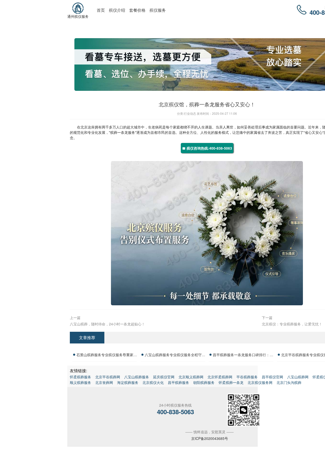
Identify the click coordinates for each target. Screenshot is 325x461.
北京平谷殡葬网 (107, 376)
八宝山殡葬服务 (136, 376)
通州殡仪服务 (78, 16)
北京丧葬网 (104, 382)
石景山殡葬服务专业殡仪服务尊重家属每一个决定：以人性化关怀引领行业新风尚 (106, 355)
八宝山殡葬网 (297, 376)
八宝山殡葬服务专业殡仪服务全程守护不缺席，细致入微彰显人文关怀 (175, 355)
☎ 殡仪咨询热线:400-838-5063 (207, 148)
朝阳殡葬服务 (204, 382)
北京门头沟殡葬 (289, 382)
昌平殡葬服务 (178, 382)
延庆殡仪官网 (163, 376)
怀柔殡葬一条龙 (231, 382)
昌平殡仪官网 (272, 376)
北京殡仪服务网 (260, 382)
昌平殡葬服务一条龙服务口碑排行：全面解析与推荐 (243, 355)
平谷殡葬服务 (247, 376)
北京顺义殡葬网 (190, 376)
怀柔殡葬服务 (80, 376)
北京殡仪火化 (153, 382)
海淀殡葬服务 (127, 382)
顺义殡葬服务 (80, 382)
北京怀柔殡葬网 (219, 376)
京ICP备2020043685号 (209, 438)
